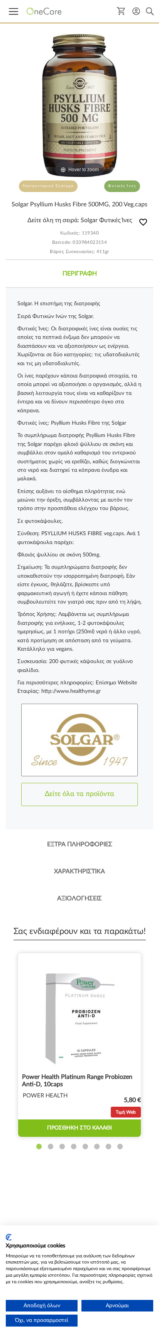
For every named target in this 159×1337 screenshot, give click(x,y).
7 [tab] (108, 1147)
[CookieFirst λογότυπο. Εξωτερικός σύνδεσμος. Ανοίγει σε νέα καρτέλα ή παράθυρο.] (9, 1237)
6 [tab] (97, 1147)
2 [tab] (50, 1147)
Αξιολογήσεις (79, 898)
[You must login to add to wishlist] (143, 224)
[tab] (79, 273)
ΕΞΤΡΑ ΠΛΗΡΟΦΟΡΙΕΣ (79, 844)
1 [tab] (39, 1147)
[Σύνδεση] (136, 11)
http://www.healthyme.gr (71, 691)
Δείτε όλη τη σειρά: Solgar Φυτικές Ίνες (79, 220)
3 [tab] (62, 1147)
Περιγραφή (80, 273)
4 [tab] (74, 1147)
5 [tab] (85, 1147)
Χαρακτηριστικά (79, 871)
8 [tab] (120, 1147)
